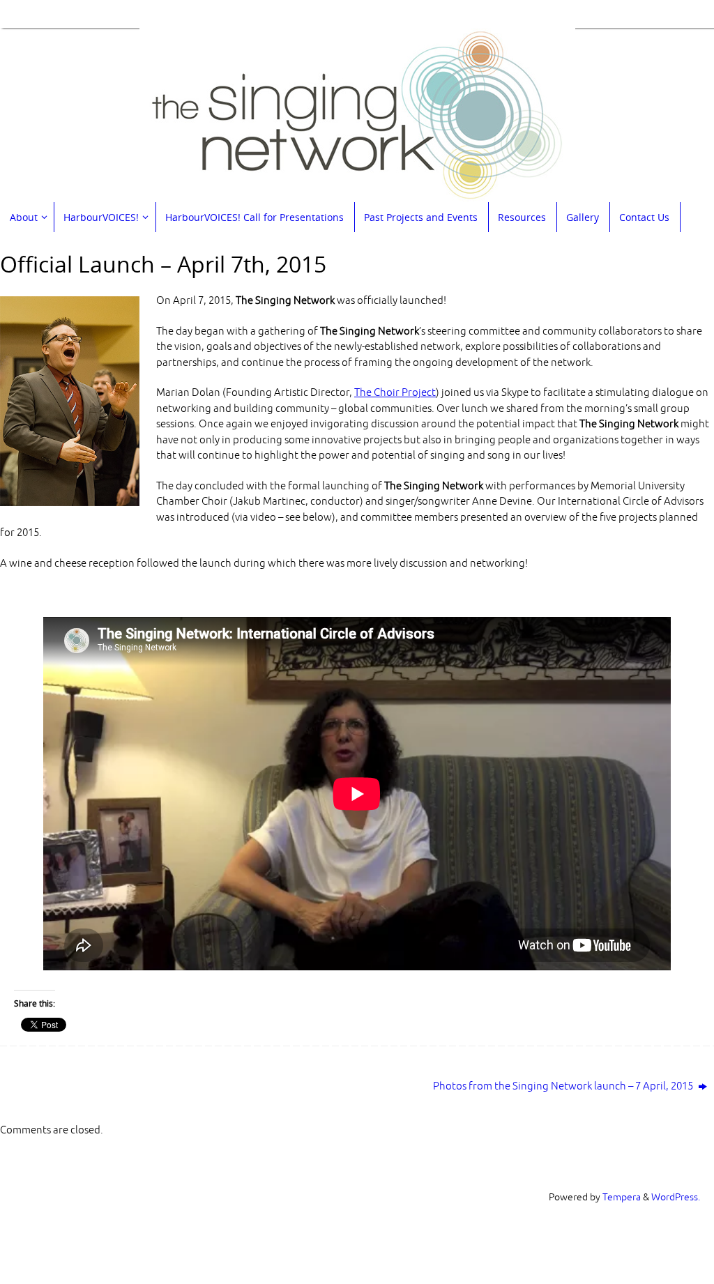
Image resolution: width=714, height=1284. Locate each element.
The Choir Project (395, 392)
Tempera (621, 1197)
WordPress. (675, 1197)
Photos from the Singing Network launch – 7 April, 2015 (564, 1086)
